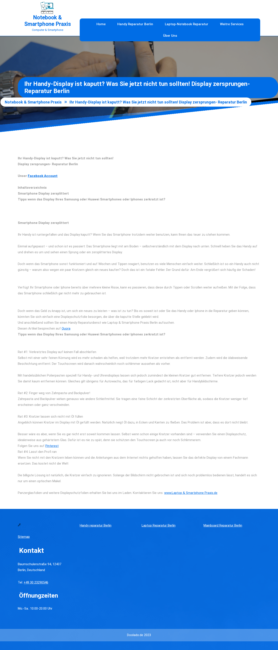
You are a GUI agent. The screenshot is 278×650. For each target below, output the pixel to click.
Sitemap (24, 537)
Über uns (170, 36)
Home (101, 24)
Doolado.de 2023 (139, 635)
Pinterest (52, 446)
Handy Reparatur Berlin (135, 24)
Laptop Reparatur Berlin (158, 525)
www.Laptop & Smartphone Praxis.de (190, 493)
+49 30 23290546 (36, 582)
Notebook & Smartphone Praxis (47, 20)
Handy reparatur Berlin (95, 525)
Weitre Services (231, 24)
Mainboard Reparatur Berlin (223, 525)
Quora (66, 328)
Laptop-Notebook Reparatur (186, 24)
